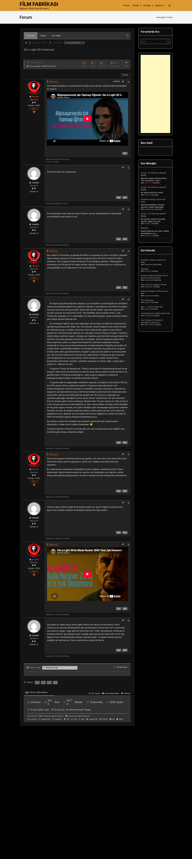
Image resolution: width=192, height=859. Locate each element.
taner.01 (147, 236)
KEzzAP (35, 97)
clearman (148, 296)
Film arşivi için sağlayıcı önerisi (154, 284)
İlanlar (136, 5)
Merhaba (145, 228)
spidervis (49, 162)
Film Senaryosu (147, 300)
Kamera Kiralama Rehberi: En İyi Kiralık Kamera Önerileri (154, 276)
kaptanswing (149, 209)
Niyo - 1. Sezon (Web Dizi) (152, 307)
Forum (127, 5)
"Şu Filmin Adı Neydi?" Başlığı (78, 710)
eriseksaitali (149, 280)
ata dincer (148, 316)
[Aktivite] (35, 102)
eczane (147, 195)
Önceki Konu (121, 667)
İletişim (158, 5)
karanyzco (149, 287)
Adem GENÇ (149, 325)
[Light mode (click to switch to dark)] (169, 5)
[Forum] (26, 43)
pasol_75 (148, 302)
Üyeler (43, 36)
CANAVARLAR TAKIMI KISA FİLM (155, 313)
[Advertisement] (155, 94)
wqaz (46, 710)
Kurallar (147, 5)
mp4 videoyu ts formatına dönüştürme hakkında (152, 321)
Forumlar (30, 36)
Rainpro (147, 309)
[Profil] (33, 102)
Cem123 (44, 66)
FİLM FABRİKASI (39, 4)
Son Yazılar (56, 36)
